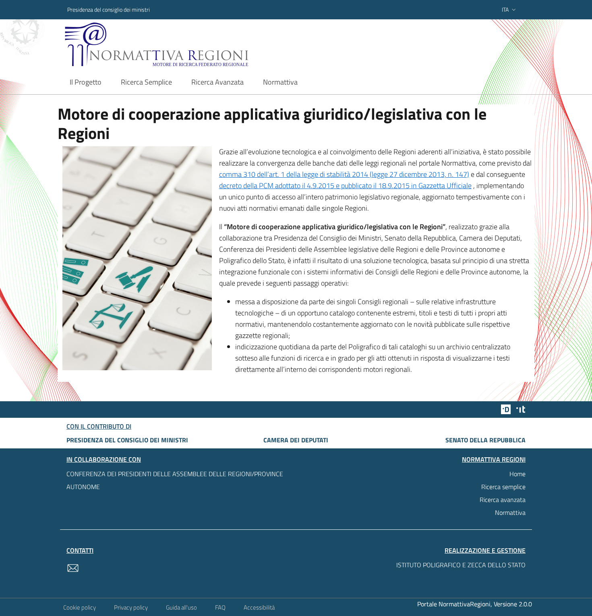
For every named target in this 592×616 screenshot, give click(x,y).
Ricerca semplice (503, 487)
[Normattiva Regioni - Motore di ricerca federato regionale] (179, 44)
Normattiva (510, 512)
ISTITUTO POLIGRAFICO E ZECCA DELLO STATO (461, 565)
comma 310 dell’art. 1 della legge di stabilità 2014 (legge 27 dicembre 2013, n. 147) (344, 174)
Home (517, 474)
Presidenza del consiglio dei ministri (108, 9)
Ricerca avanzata (503, 499)
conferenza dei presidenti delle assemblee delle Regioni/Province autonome (174, 480)
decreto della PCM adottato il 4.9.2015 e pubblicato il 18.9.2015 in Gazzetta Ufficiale (345, 185)
